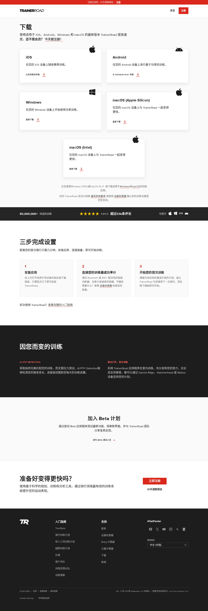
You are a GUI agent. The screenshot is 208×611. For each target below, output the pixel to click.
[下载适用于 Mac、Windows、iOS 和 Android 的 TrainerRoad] (178, 213)
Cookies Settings (27, 598)
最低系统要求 (98, 196)
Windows (125, 186)
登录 (172, 10)
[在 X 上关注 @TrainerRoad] (157, 529)
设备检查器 (120, 196)
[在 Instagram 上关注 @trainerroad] (170, 529)
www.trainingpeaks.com (178, 591)
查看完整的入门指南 (60, 305)
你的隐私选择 (44, 598)
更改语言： (151, 540)
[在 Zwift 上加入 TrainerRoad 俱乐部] (184, 529)
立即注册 (154, 481)
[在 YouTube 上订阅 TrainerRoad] (164, 529)
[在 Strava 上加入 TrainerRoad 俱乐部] (177, 529)
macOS (136, 186)
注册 (183, 10)
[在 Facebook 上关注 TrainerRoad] (150, 529)
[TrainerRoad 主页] (32, 10)
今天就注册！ (54, 39)
